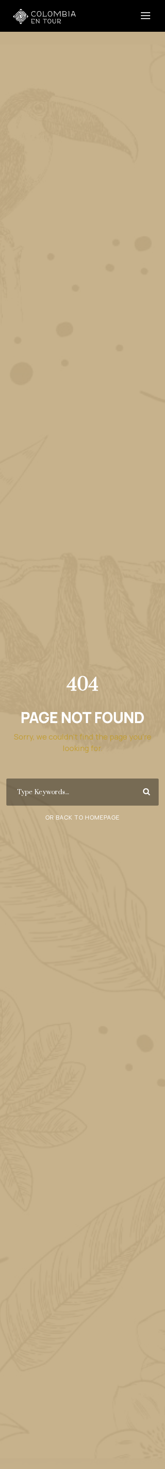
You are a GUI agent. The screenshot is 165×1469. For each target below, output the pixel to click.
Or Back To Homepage (82, 817)
